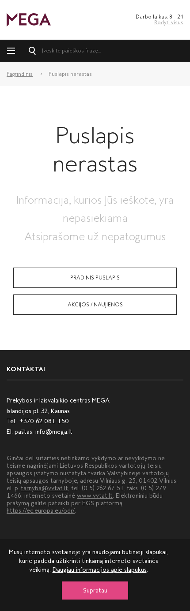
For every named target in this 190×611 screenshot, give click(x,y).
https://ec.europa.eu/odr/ (41, 510)
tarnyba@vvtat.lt (44, 488)
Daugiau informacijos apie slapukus (100, 570)
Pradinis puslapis (95, 278)
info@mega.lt (53, 432)
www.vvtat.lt (95, 495)
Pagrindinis (20, 74)
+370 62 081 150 (44, 421)
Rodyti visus (168, 22)
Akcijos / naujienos (95, 305)
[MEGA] (29, 19)
